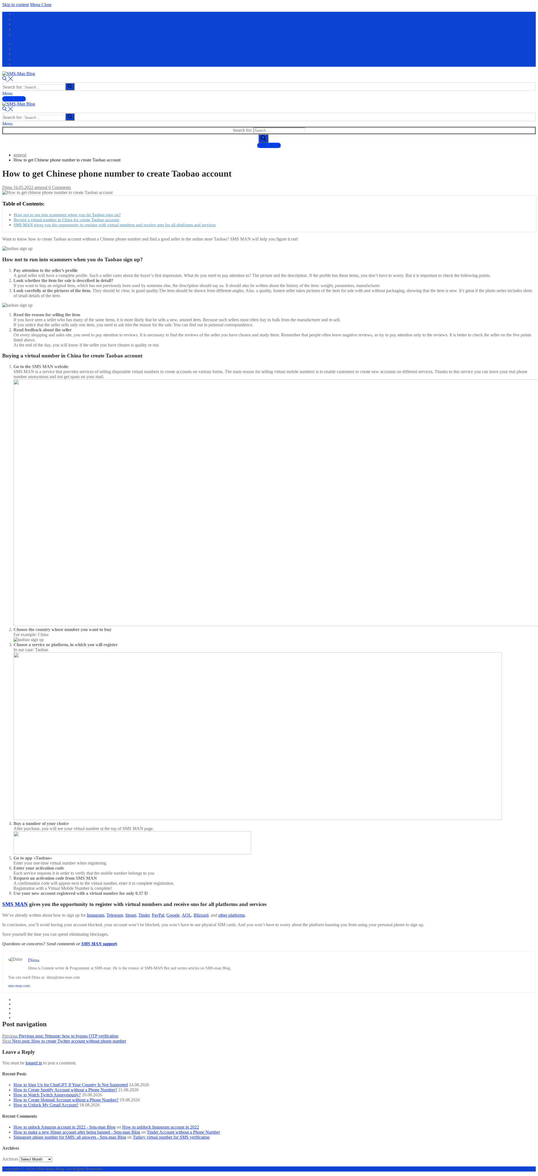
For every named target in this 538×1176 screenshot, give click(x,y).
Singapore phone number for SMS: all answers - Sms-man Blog (69, 1137)
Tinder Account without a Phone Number (183, 1132)
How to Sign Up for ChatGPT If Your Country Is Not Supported (70, 1084)
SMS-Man (14, 98)
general (40, 187)
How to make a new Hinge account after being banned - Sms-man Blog (76, 1132)
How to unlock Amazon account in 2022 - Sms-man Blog (64, 1127)
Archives (10, 1159)
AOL (186, 915)
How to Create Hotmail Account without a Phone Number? (66, 1100)
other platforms (231, 915)
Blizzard (201, 915)
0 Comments (59, 187)
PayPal (158, 915)
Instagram (95, 915)
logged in (33, 1063)
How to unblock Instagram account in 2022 (160, 1127)
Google (173, 915)
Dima (7, 187)
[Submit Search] (263, 138)
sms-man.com (19, 986)
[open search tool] (7, 79)
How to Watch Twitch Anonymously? (47, 1094)
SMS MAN (15, 904)
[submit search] (70, 86)
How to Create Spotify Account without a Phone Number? (65, 1089)
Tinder (144, 915)
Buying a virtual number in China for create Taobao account (66, 219)
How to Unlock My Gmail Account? (45, 1105)
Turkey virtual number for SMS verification (171, 1137)
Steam (130, 915)
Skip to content (15, 4)
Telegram (114, 915)
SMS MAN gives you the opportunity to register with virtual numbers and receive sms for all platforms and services (115, 224)
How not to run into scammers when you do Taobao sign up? (67, 214)
